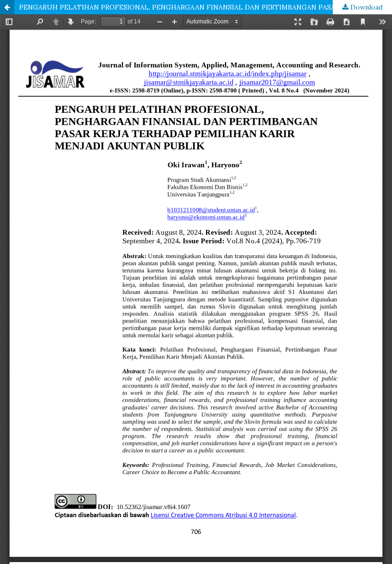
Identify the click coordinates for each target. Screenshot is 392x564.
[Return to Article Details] (7, 7)
